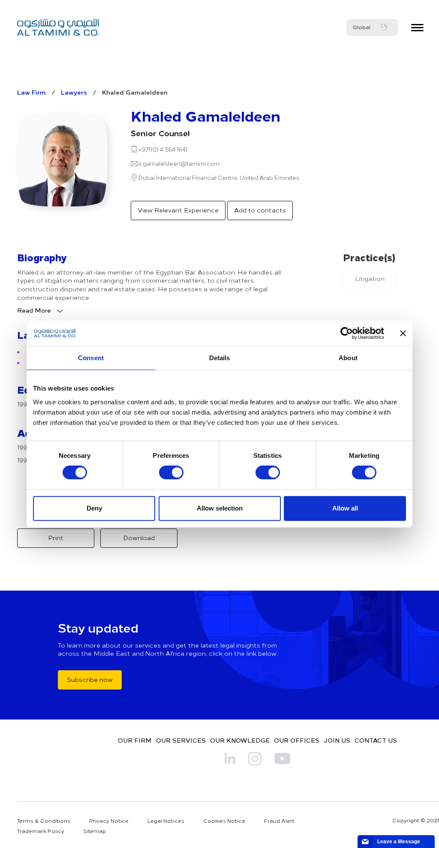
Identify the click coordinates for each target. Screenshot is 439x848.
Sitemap (94, 830)
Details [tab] (219, 357)
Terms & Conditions (43, 820)
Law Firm (31, 92)
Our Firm (135, 740)
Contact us (376, 740)
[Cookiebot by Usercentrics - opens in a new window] (346, 333)
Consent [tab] (91, 357)
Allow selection (220, 508)
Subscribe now (90, 679)
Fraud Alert (279, 820)
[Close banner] (403, 333)
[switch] (171, 472)
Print (55, 538)
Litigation (370, 279)
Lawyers (74, 92)
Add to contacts (260, 210)
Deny (94, 508)
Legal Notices (165, 820)
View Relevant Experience (178, 210)
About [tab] (348, 357)
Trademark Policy (40, 830)
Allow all (345, 508)
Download (139, 538)
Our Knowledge (240, 740)
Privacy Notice (109, 820)
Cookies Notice (224, 820)
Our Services (181, 740)
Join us (337, 740)
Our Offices (296, 740)
